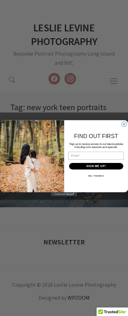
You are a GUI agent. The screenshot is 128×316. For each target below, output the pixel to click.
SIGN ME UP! (96, 166)
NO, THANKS (96, 176)
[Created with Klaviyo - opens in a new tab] (64, 194)
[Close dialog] (124, 124)
